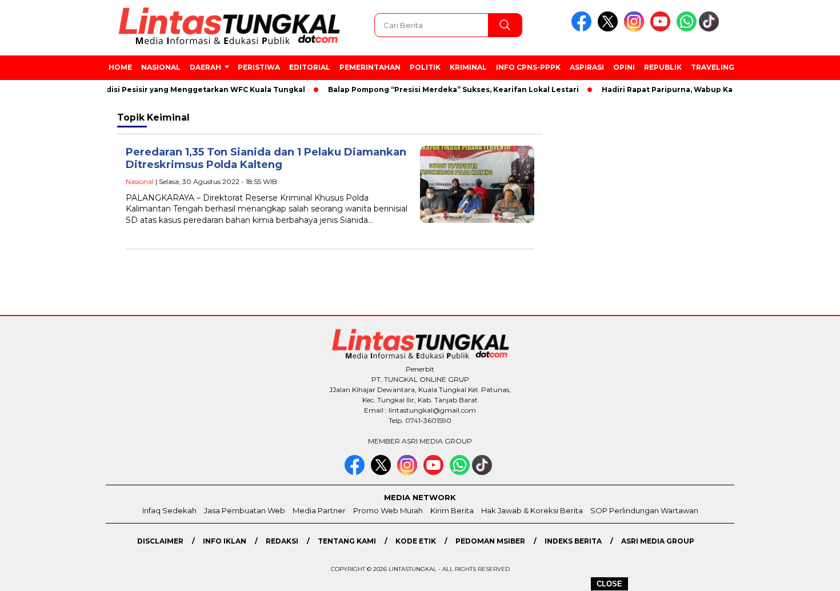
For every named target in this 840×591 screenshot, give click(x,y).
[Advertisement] (787, 296)
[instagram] (636, 29)
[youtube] (662, 29)
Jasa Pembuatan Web (244, 510)
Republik (663, 67)
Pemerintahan (370, 67)
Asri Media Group (657, 541)
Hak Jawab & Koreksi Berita (532, 510)
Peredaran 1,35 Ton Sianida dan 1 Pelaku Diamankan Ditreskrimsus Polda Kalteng (266, 158)
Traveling (712, 67)
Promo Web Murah (388, 510)
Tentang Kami (347, 541)
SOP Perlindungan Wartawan (644, 510)
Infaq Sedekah (169, 510)
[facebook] (583, 29)
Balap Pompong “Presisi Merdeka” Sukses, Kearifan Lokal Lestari (443, 89)
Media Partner (319, 510)
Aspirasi (587, 67)
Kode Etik (415, 541)
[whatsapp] (687, 29)
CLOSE (609, 584)
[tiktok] (711, 29)
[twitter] (610, 29)
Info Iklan (224, 541)
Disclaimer (160, 541)
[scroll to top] (805, 573)
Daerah (205, 67)
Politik (425, 67)
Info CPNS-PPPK (528, 67)
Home (120, 67)
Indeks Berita (573, 541)
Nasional (161, 67)
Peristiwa (259, 67)
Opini (624, 67)
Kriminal (468, 67)
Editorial (309, 67)
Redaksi (282, 541)
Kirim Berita (452, 510)
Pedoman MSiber (490, 541)
